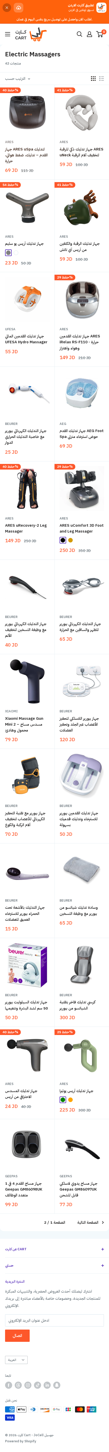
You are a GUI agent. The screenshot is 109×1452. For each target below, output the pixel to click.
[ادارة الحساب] (89, 34)
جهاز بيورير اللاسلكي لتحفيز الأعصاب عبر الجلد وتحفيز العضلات (79, 724)
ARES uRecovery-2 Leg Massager (26, 528)
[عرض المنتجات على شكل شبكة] (93, 78)
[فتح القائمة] (7, 34)
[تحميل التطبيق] (18, 7)
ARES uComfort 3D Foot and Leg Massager (82, 528)
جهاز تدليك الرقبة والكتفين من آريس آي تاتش (80, 246)
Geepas (11, 1176)
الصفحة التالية (87, 1222)
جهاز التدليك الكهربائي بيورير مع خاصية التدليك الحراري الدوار (25, 437)
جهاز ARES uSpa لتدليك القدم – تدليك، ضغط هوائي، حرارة (26, 155)
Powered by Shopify (20, 1441)
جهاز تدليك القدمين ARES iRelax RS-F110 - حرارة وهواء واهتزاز (80, 342)
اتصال (17, 1336)
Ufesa (10, 329)
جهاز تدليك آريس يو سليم (24, 243)
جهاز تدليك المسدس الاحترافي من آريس (21, 1094)
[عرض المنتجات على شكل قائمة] (101, 78)
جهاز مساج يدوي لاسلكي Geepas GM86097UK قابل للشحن (78, 1189)
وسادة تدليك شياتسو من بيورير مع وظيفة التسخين (79, 910)
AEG (63, 423)
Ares (9, 142)
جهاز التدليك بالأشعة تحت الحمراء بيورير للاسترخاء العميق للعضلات (25, 913)
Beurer (11, 423)
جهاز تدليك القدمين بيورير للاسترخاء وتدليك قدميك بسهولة (79, 819)
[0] (100, 34)
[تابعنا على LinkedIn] (47, 1385)
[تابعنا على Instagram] (27, 1385)
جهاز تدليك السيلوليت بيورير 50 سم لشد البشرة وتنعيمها (26, 1005)
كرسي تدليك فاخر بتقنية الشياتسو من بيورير (77, 1005)
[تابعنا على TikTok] (37, 1385)
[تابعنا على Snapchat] (56, 1385)
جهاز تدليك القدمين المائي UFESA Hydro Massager (26, 339)
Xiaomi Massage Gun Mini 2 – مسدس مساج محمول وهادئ (24, 724)
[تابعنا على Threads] (18, 1385)
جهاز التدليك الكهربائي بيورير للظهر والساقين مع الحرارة (80, 627)
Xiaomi (11, 711)
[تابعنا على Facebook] (8, 1385)
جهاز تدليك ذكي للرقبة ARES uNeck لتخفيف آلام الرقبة (81, 152)
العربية (12, 1359)
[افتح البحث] (79, 34)
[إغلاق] (7, 7)
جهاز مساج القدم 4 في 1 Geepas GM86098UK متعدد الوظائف (23, 1189)
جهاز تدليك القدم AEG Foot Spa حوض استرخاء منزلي (82, 433)
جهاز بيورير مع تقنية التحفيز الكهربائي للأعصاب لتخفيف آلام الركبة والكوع (25, 819)
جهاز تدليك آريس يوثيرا (76, 1091)
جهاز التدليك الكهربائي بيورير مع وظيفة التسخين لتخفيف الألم (25, 630)
